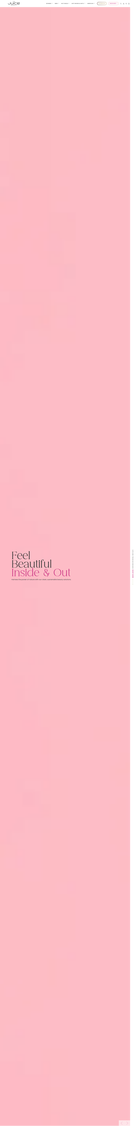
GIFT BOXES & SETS (78, 3)
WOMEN (49, 3)
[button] (121, 4)
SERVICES (90, 3)
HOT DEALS (64, 3)
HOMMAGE (101, 3)
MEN (56, 3)
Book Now (113, 3)
